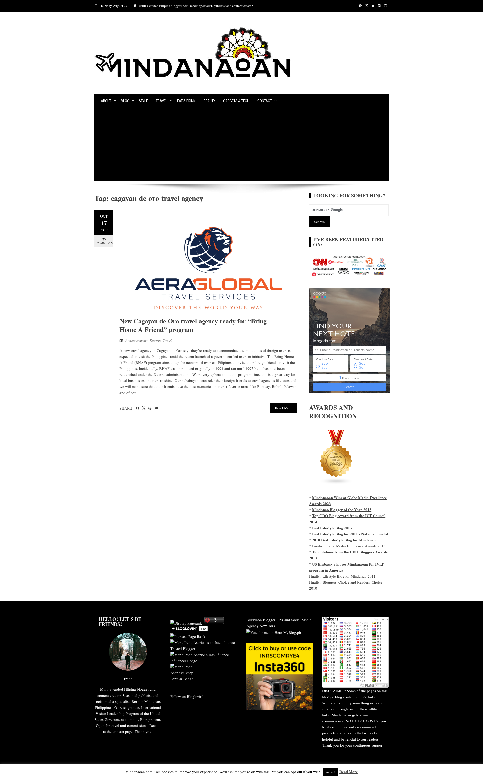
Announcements (136, 340)
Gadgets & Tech (236, 101)
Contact (264, 101)
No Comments (105, 241)
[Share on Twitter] (144, 408)
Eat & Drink (186, 101)
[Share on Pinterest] (150, 408)
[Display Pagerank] (186, 622)
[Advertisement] (241, 146)
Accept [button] (330, 772)
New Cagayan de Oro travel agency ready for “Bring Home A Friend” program (193, 325)
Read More (283, 407)
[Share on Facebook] (137, 408)
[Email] (156, 408)
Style (143, 101)
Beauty (209, 101)
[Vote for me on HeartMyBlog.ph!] (274, 631)
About (106, 101)
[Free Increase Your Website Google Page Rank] (187, 635)
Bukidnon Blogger (260, 619)
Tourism (155, 340)
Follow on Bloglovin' (186, 696)
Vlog (125, 101)
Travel (161, 101)
